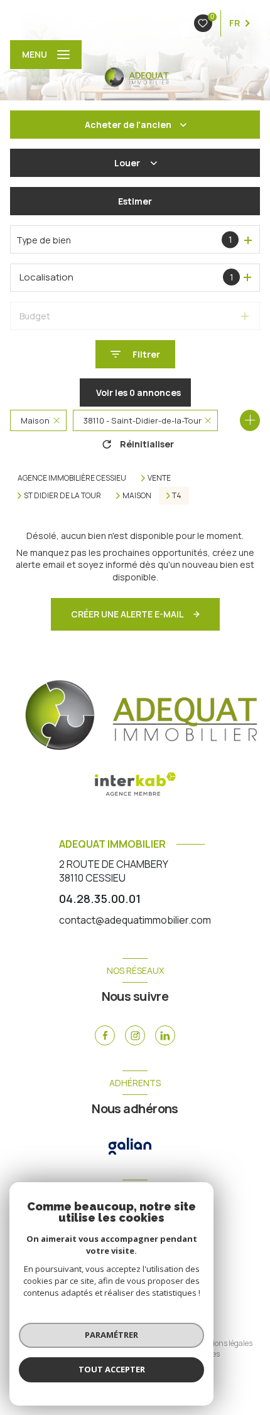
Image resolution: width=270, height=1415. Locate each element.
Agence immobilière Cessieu (72, 478)
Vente (159, 478)
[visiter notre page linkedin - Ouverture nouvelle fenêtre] (165, 1035)
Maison (136, 495)
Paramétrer (111, 1334)
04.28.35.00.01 (100, 898)
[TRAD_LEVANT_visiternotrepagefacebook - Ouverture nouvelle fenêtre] (105, 1035)
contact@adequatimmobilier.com (135, 920)
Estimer (135, 201)
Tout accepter (111, 1369)
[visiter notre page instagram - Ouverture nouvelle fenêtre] (135, 1035)
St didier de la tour (62, 495)
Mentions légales (223, 1343)
